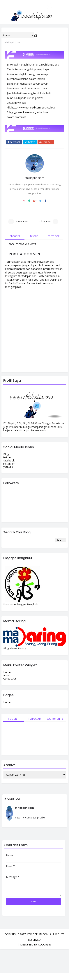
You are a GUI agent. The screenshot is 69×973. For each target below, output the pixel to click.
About (6, 675)
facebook (15, 142)
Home (7, 672)
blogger (15, 236)
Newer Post (22, 221)
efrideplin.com (34, 178)
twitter (31, 142)
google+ (47, 142)
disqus (34, 236)
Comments (55, 719)
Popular (34, 719)
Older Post (45, 221)
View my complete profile (30, 817)
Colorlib (44, 944)
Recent (13, 719)
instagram (9, 463)
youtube (8, 466)
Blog (6, 454)
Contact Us (10, 678)
